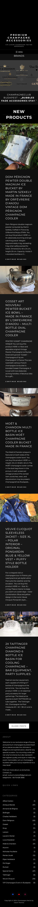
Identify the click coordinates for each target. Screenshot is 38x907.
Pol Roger (6, 863)
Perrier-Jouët (8, 855)
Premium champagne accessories (19, 38)
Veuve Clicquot (9, 879)
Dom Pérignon (8, 820)
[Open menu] (19, 52)
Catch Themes (19, 902)
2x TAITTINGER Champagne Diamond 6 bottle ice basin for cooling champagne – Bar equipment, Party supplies (18, 659)
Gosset (5, 824)
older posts (19, 726)
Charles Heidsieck (10, 816)
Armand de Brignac (10, 809)
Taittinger (6, 875)
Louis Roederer (9, 840)
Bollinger (6, 813)
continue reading (16, 259)
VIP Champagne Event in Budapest (17, 883)
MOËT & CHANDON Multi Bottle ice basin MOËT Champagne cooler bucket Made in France (18, 435)
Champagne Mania (24, 900)
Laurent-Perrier (9, 836)
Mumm (6, 848)
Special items (8, 871)
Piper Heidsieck (9, 859)
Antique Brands (9, 805)
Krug (5, 828)
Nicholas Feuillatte (10, 851)
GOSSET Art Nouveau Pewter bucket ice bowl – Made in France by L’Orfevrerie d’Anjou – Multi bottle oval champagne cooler (18, 318)
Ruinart (6, 867)
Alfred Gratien (8, 801)
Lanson (5, 832)
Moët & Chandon (9, 844)
